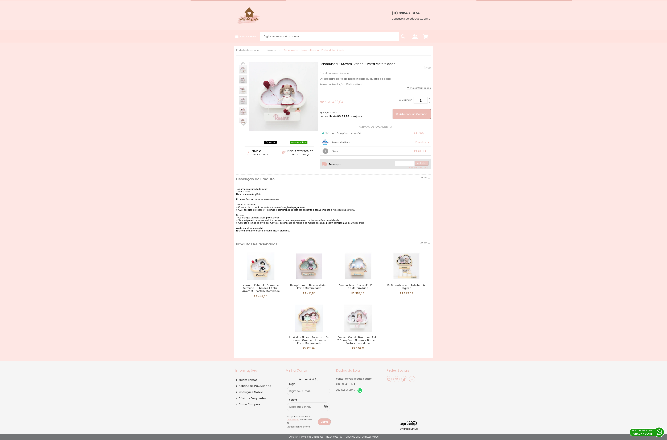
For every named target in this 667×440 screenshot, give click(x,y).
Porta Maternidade (247, 50)
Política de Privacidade (253, 386)
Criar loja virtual (409, 428)
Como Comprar (248, 404)
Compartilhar (299, 142)
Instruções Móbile (249, 392)
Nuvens (271, 50)
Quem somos (246, 380)
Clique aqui (293, 419)
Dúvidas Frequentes (251, 398)
